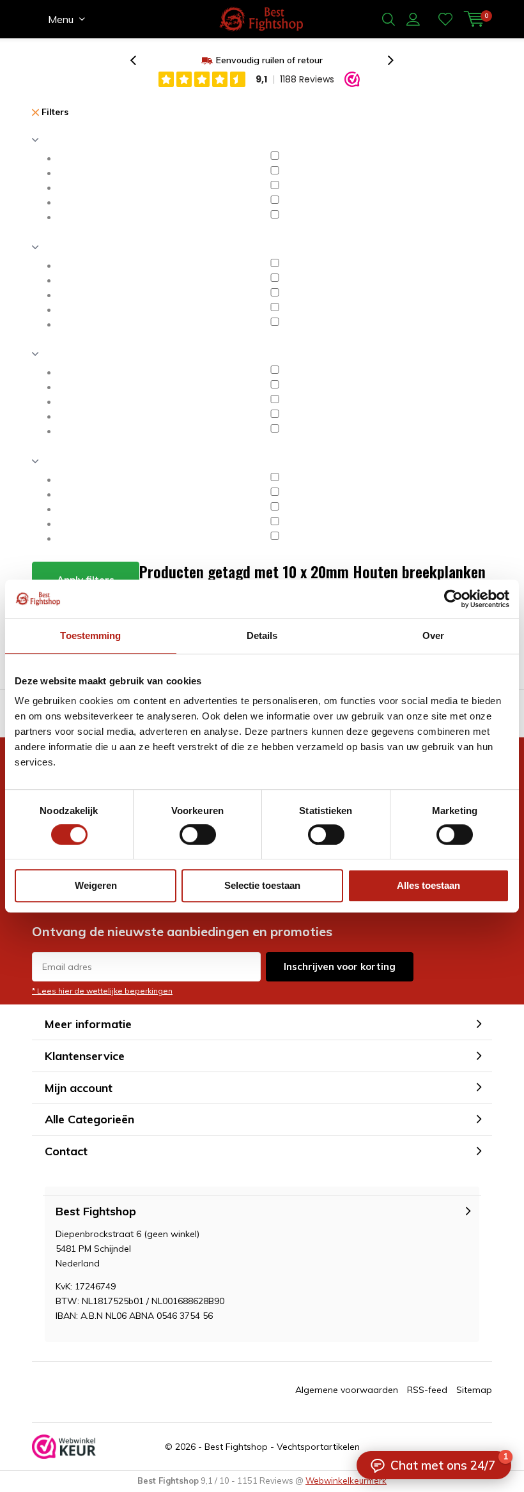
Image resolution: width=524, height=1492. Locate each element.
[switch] (198, 834)
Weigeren (96, 885)
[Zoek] (388, 19)
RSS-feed (427, 1390)
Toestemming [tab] (90, 635)
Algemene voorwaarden (346, 1390)
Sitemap (474, 1390)
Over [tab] (433, 635)
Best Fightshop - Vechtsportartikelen (282, 1446)
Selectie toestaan (262, 885)
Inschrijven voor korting (340, 966)
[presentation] (140, 60)
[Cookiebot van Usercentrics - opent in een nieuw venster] (453, 598)
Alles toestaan (428, 885)
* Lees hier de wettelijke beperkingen (102, 991)
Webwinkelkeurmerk (346, 1480)
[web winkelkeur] (64, 1446)
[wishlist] (445, 19)
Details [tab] (262, 635)
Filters (53, 112)
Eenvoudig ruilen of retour (269, 60)
